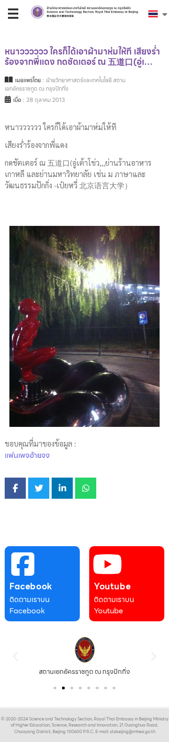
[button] (15, 656)
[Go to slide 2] (63, 688)
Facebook (31, 586)
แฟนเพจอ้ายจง (27, 455)
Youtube (112, 586)
